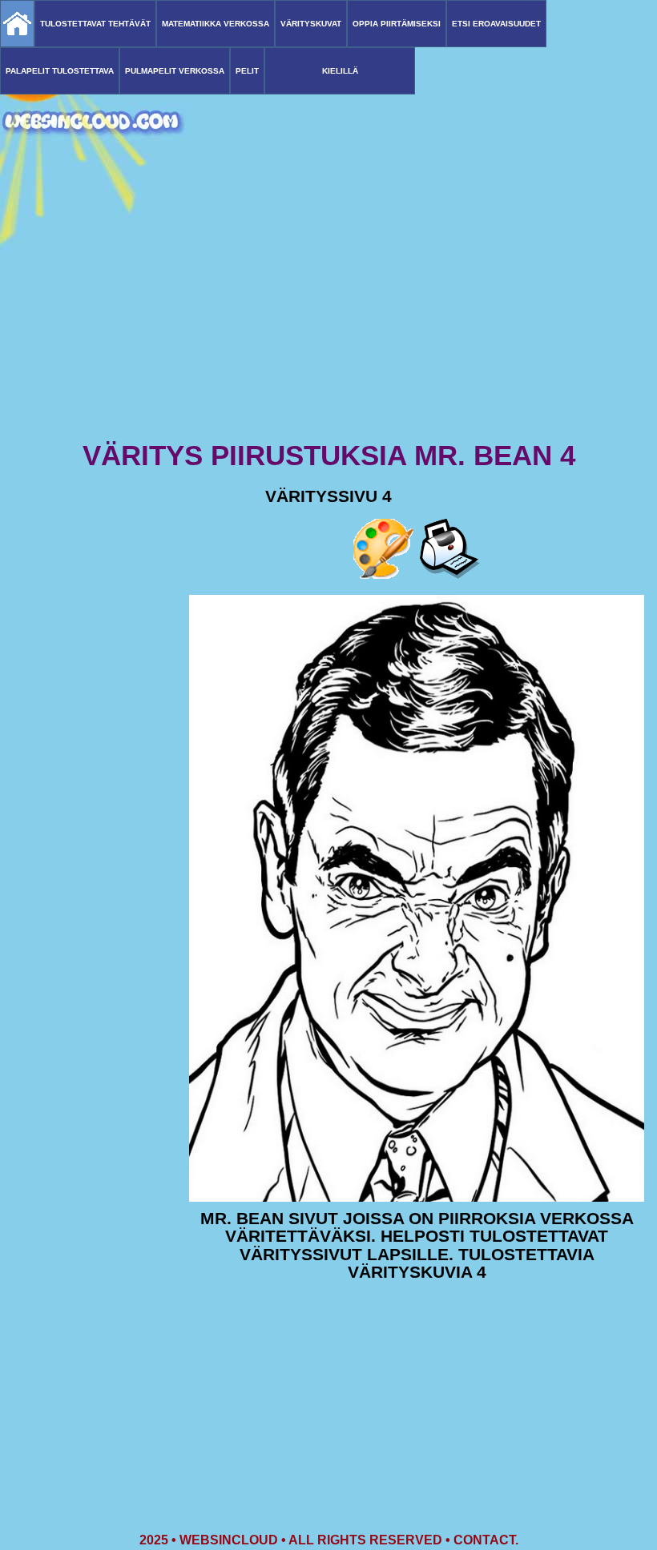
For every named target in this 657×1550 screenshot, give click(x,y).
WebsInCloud (228, 1540)
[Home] (17, 24)
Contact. (485, 1540)
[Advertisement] (328, 312)
